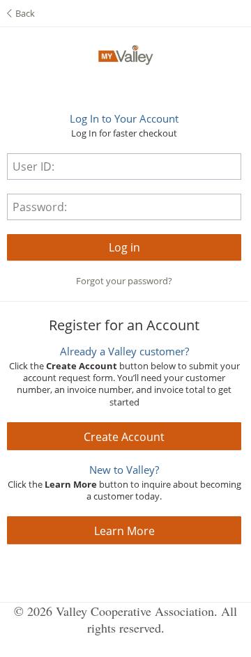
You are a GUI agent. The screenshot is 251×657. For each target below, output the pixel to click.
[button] (124, 247)
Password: (40, 207)
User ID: (33, 166)
